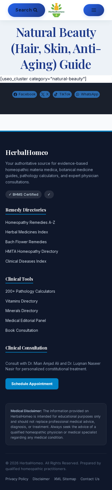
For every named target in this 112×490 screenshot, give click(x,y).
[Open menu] (93, 10)
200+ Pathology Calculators (30, 291)
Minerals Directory (21, 310)
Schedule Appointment (31, 384)
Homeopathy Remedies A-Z (30, 222)
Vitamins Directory (21, 301)
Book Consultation (21, 330)
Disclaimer (41, 479)
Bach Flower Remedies (26, 241)
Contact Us (89, 479)
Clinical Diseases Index (25, 261)
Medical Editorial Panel (25, 320)
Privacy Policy (16, 479)
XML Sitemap (65, 479)
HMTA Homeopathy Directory (31, 251)
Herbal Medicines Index (26, 232)
